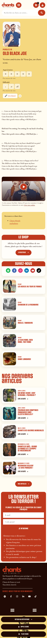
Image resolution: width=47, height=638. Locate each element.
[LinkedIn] (26, 270)
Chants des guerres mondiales (31, 430)
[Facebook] (14, 270)
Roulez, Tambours (25, 323)
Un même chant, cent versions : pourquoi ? (27, 394)
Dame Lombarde (24, 359)
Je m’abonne (23, 528)
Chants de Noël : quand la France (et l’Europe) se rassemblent (27, 448)
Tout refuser (34, 625)
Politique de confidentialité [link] (34, 632)
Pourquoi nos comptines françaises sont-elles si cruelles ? (28, 412)
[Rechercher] (41, 13)
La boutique (22, 252)
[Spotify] (8, 270)
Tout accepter (13, 625)
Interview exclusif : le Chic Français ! (25, 466)
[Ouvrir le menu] (18, 5)
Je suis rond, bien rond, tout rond (25, 341)
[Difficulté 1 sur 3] (5, 86)
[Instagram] (20, 270)
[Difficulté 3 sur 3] (17, 86)
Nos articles (22, 484)
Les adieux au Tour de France (30, 286)
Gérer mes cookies (29, 205)
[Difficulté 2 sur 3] (11, 86)
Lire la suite (22, 399)
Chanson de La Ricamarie (28, 304)
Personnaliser (12, 633)
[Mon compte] (42, 5)
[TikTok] (39, 270)
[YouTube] (32, 270)
